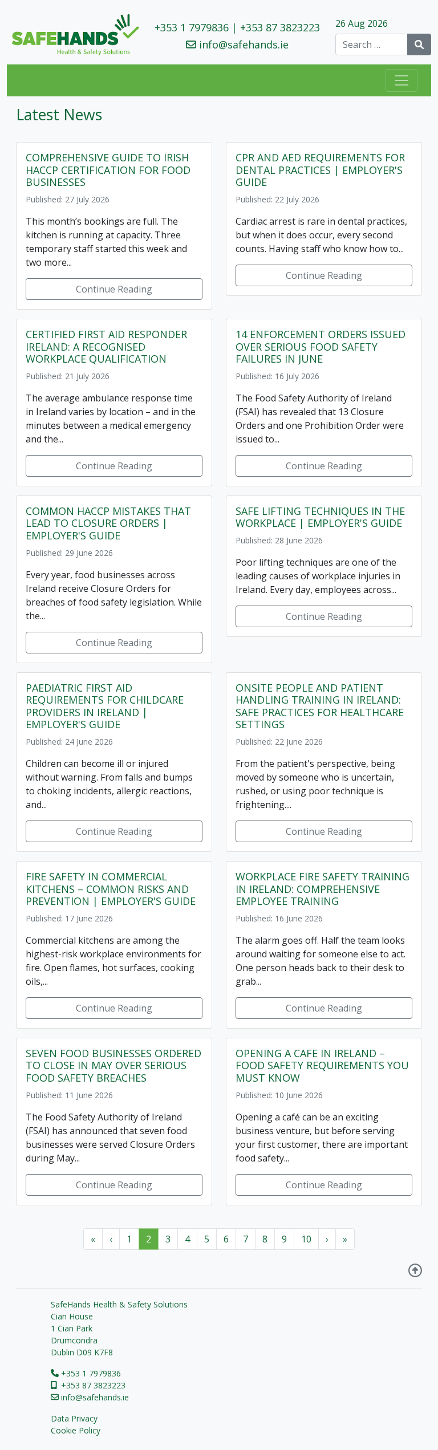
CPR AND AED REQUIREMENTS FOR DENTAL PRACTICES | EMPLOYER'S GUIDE (320, 170)
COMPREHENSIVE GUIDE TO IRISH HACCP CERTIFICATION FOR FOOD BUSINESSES (108, 170)
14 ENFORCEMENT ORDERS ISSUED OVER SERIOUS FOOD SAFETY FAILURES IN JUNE (320, 346)
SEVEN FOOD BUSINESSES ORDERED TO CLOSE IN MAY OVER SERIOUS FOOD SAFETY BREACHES (113, 1065)
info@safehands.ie (244, 44)
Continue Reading (114, 289)
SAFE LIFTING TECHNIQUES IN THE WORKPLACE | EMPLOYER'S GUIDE (320, 517)
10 (306, 1239)
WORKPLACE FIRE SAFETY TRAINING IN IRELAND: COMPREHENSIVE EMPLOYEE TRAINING (322, 889)
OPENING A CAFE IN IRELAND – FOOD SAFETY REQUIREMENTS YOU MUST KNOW (322, 1065)
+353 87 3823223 (280, 27)
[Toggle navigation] (401, 80)
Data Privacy (74, 1418)
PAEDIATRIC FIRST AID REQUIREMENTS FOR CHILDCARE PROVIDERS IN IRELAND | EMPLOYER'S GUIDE (105, 706)
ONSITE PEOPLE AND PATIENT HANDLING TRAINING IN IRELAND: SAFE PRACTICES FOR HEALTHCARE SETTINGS (320, 706)
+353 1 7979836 (192, 27)
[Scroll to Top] (415, 1272)
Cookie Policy (75, 1430)
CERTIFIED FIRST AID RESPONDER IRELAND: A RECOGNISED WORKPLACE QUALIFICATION (106, 346)
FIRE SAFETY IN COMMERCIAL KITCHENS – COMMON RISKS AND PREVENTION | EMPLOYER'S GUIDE (111, 889)
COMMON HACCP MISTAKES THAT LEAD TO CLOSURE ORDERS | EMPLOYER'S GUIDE (108, 523)
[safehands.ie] (73, 34)
